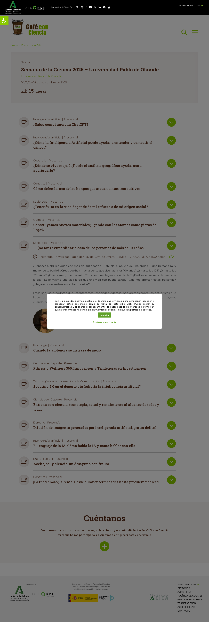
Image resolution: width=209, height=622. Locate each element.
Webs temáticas (190, 5)
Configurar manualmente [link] (104, 322)
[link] (4, 20)
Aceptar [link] (104, 315)
